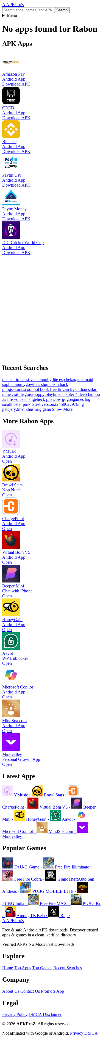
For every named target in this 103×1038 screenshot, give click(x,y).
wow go (59, 399)
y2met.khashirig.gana (32, 409)
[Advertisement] (51, 307)
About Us (10, 991)
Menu (12, 15)
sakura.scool (21, 389)
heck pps (44, 399)
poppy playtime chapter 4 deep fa (62, 394)
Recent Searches (67, 967)
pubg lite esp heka (58, 379)
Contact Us (30, 991)
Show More (62, 409)
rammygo (21, 384)
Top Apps (22, 967)
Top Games (42, 967)
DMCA (91, 1033)
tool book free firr (47, 389)
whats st (37, 384)
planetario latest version (22, 379)
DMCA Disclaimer (45, 1014)
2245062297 (65, 404)
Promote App (52, 991)
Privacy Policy (14, 1014)
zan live (69, 389)
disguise (27, 394)
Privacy (76, 1033)
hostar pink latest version (32, 404)
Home (7, 967)
